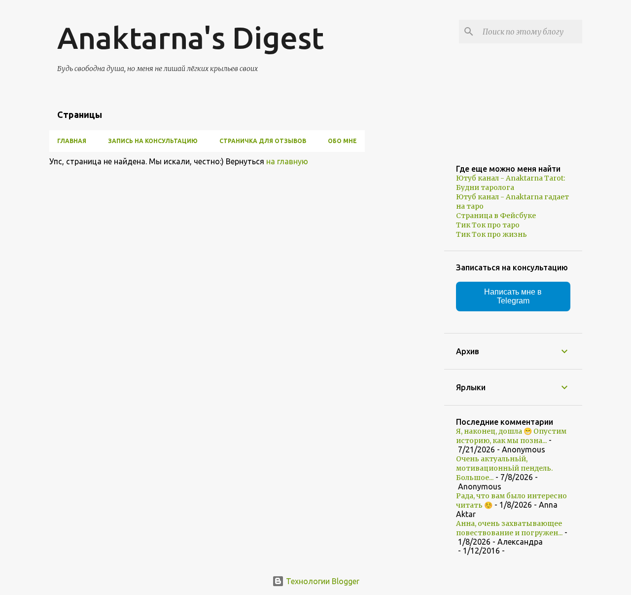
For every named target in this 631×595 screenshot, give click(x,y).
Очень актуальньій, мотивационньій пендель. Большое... (504, 468)
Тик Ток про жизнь (491, 234)
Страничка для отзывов (262, 141)
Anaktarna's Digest (190, 37)
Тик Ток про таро (488, 225)
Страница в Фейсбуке (496, 215)
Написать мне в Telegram (513, 296)
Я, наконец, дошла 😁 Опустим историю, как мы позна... (511, 436)
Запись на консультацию (153, 141)
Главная (71, 141)
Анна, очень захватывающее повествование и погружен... (509, 528)
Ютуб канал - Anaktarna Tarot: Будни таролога (510, 183)
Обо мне (342, 141)
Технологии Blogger (321, 581)
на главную (287, 161)
